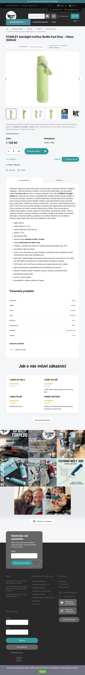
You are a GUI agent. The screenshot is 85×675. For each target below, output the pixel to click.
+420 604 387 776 (69, 596)
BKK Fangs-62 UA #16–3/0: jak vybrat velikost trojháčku (16, 582)
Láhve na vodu (20, 350)
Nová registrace (22, 647)
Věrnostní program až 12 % (29, 5)
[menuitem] (18, 22)
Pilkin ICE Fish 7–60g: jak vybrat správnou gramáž (16, 595)
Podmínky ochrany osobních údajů (43, 597)
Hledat (42, 16)
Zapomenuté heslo (17, 652)
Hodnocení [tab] (59, 180)
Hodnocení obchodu (12, 5)
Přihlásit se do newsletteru (21, 563)
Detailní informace (12, 133)
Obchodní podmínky (38, 594)
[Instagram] (53, 16)
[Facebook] (47, 16)
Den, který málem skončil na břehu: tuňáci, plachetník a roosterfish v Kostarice (17, 589)
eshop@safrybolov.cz (70, 592)
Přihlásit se (22, 640)
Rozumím (42, 671)
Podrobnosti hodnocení (36, 46)
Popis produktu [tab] (24, 180)
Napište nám (36, 601)
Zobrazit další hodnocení (42, 420)
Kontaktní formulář (69, 619)
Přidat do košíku (33, 151)
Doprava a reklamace (39, 588)
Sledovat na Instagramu (44, 521)
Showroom (35, 604)
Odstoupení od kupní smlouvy (41, 591)
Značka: (54, 47)
